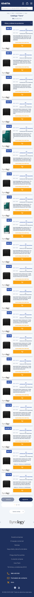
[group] (17, 522)
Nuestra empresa (17, 537)
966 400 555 (15, 573)
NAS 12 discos (19, 13)
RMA (12, 582)
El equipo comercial (17, 541)
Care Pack (17, 563)
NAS (13, 13)
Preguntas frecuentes (17, 555)
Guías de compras (17, 559)
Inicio (8, 13)
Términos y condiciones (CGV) (17, 567)
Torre (26, 13)
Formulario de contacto (19, 578)
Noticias (17, 545)
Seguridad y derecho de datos (17, 549)
